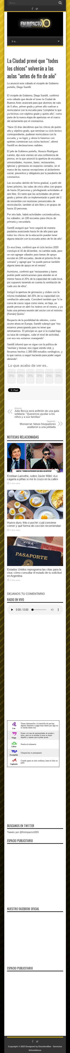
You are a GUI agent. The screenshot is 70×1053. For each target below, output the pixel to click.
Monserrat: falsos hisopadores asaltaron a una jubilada (38, 424)
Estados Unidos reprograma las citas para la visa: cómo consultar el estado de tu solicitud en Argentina (34, 572)
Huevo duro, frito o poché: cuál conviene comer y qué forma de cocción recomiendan (34, 524)
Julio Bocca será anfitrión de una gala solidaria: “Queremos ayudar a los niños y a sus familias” (37, 412)
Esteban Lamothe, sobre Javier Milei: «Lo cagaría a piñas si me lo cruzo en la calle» (32, 477)
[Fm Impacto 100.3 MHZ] (35, 26)
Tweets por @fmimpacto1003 (23, 832)
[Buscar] (60, 3)
